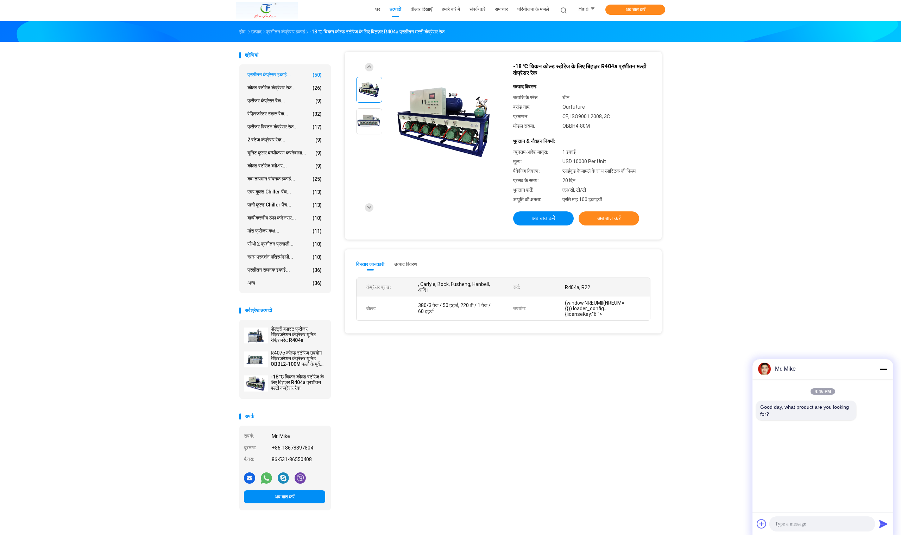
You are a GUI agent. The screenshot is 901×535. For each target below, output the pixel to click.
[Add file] (762, 523)
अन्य (284, 283)
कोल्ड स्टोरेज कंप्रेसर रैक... (284, 88)
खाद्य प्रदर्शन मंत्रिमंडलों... (284, 257)
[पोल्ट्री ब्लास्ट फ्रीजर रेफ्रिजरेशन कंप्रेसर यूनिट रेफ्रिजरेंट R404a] (256, 336)
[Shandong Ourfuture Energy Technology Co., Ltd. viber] (300, 477)
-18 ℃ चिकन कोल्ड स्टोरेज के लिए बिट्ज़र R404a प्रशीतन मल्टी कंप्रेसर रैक (297, 382)
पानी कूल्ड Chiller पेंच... (284, 205)
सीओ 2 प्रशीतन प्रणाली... (284, 244)
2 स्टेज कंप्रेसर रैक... (284, 140)
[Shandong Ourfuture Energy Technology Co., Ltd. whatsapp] (266, 477)
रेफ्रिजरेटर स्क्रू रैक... (284, 114)
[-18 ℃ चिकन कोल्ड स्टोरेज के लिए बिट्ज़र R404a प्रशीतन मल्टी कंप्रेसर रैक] (256, 383)
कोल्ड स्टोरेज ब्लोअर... (284, 166)
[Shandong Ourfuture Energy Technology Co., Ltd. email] (249, 477)
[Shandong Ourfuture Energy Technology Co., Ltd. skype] (283, 477)
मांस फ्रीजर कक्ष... (284, 231)
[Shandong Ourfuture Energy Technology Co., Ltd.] (267, 10)
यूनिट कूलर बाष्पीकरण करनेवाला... (284, 153)
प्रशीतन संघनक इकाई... (284, 270)
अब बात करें (635, 9)
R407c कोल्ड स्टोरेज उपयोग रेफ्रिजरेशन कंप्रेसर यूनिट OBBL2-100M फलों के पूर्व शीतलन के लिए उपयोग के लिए (296, 358)
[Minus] (883, 369)
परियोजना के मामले (533, 9)
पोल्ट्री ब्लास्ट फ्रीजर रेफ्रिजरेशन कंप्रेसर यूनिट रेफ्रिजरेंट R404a (293, 334)
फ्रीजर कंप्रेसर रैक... (284, 101)
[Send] (883, 523)
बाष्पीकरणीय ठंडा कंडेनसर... (284, 218)
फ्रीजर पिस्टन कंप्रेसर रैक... (284, 127)
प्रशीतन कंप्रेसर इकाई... (284, 75)
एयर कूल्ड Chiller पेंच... (284, 192)
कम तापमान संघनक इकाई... (284, 179)
